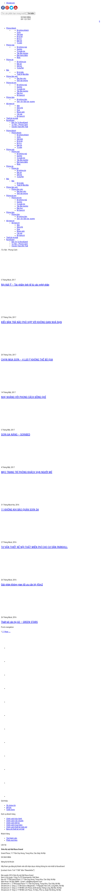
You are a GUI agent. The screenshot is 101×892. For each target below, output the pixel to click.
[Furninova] (19, 702)
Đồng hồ (20, 108)
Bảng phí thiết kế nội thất (15, 829)
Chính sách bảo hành (14, 819)
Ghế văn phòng (22, 81)
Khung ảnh (21, 112)
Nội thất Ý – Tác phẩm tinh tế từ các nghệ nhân (25, 284)
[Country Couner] (19, 796)
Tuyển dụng (10, 810)
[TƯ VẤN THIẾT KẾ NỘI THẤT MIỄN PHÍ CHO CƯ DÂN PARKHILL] (25, 540)
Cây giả (19, 114)
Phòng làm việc (12, 76)
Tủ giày (19, 43)
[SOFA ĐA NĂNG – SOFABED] (25, 428)
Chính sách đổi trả (13, 823)
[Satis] (19, 756)
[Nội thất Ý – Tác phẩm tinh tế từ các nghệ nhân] (25, 278)
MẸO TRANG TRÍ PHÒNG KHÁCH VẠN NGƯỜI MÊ (26, 472)
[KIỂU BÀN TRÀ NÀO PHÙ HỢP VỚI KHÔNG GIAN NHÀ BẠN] (25, 315)
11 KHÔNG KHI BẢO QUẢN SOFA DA (20, 509)
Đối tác (8, 807)
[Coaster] (25, 648)
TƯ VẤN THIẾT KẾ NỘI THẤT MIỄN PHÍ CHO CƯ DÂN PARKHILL (34, 547)
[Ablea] (19, 688)
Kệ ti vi (19, 39)
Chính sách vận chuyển (14, 821)
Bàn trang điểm (22, 55)
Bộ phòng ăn (21, 62)
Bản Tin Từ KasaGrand (20, 122)
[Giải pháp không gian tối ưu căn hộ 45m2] (25, 578)
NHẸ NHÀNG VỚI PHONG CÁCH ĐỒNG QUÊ (23, 397)
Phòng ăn (9, 60)
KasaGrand (10, 120)
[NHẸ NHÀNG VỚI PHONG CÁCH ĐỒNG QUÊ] (25, 390)
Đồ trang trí (10, 104)
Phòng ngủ (10, 45)
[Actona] (19, 769)
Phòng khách (11, 28)
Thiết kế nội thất (12, 118)
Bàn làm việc (21, 78)
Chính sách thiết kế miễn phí (16, 827)
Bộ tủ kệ (20, 37)
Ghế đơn (20, 34)
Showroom (10, 3)
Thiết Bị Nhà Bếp (23, 74)
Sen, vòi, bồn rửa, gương (26, 101)
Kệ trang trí (21, 95)
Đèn (18, 106)
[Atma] (19, 783)
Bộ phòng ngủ (22, 47)
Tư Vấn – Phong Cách (20, 125)
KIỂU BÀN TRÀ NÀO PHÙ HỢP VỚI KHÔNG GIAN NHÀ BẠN (31, 322)
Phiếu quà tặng (11, 840)
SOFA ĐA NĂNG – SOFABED (15, 434)
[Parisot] (19, 675)
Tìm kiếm (30, 13)
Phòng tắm (10, 97)
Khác (19, 57)
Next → (8, 632)
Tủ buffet (20, 68)
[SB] (19, 661)
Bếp (7, 70)
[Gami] (19, 742)
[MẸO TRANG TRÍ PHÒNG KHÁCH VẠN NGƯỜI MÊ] (25, 465)
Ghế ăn (19, 66)
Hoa (18, 110)
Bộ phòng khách (23, 30)
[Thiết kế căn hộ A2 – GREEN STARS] (25, 615)
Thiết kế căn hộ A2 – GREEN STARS (19, 622)
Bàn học (20, 93)
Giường (19, 49)
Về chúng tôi (11, 805)
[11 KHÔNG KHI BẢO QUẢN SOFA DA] (25, 503)
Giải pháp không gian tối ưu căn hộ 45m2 (22, 584)
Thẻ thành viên (11, 838)
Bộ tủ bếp (20, 72)
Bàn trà (19, 41)
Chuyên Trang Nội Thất (20, 127)
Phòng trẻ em (11, 83)
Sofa (19, 32)
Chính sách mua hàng (14, 825)
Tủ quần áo (21, 51)
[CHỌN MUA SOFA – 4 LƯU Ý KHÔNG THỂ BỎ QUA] (25, 353)
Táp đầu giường (22, 53)
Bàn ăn (19, 64)
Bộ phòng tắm (22, 99)
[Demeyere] (19, 729)
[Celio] (19, 715)
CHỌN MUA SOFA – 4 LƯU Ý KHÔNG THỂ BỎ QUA (27, 359)
